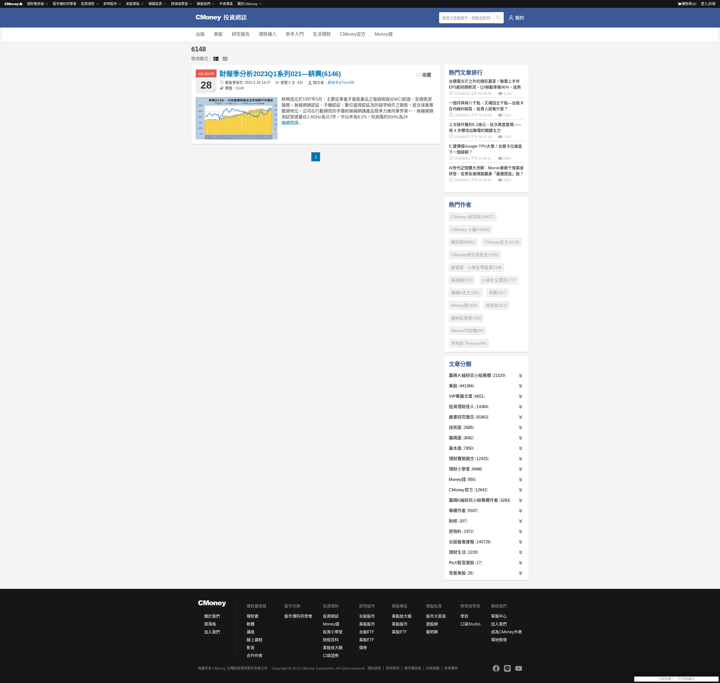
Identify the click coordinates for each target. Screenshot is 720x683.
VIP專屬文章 (466, 396)
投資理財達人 (468, 406)
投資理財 (87, 4)
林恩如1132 (496, 305)
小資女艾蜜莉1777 (499, 280)
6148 (240, 88)
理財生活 (463, 552)
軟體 (251, 623)
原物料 (461, 531)
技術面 (461, 427)
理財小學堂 (465, 469)
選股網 (432, 623)
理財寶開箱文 (468, 458)
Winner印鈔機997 (467, 330)
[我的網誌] (516, 17)
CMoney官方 (353, 34)
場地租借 (499, 639)
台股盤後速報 (469, 541)
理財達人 (268, 34)
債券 (363, 647)
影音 (251, 647)
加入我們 (212, 631)
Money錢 (384, 34)
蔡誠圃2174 (462, 280)
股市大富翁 (436, 616)
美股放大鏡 (333, 647)
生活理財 (322, 34)
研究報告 (241, 34)
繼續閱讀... (292, 122)
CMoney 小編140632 (470, 229)
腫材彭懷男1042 (466, 318)
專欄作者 (463, 510)
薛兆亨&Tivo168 (341, 82)
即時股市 (110, 4)
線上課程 (254, 639)
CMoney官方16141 (501, 242)
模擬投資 (155, 4)
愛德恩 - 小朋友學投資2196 (476, 267)
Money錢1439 (464, 305)
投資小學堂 (333, 631)
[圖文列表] (216, 59)
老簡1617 (497, 292)
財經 (457, 521)
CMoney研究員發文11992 (475, 254)
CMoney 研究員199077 (472, 216)
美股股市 (367, 623)
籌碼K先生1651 (465, 292)
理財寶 (252, 616)
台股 (200, 34)
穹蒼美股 (460, 573)
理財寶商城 (35, 4)
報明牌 (432, 631)
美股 (218, 34)
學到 (464, 616)
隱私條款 (374, 668)
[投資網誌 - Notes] (224, 18)
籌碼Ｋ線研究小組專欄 (477, 375)
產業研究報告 (468, 417)
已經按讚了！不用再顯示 (676, 679)
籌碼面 (461, 437)
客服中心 (499, 616)
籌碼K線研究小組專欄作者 (479, 500)
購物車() (689, 4)
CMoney (11, 4)
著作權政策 (412, 668)
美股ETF (366, 639)
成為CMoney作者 (506, 631)
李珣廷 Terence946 (468, 343)
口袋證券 (331, 655)
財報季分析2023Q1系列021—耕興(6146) (280, 74)
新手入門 (295, 34)
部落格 (210, 623)
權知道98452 (463, 242)
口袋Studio (470, 623)
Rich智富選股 (465, 562)
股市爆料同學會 (64, 4)
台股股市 (367, 616)
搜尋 (499, 17)
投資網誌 (331, 616)
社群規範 (433, 668)
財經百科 (331, 639)
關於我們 (212, 616)
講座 (251, 631)
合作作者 (254, 655)
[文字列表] (225, 59)
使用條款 (392, 668)
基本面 (461, 448)
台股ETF (366, 631)
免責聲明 (451, 668)
